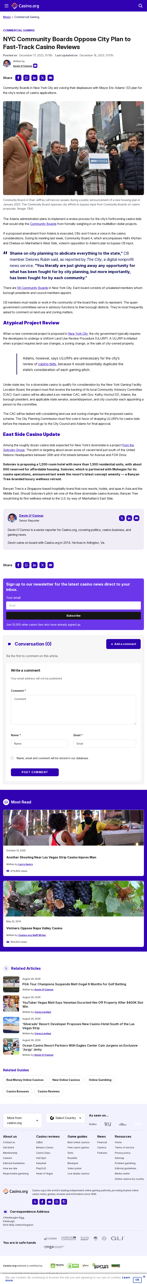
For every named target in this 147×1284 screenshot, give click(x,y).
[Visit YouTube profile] (49, 1202)
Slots (70, 1152)
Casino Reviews (49, 1091)
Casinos (101, 1147)
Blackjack (73, 1163)
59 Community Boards (32, 288)
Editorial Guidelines (14, 1163)
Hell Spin (41, 1158)
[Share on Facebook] (18, 78)
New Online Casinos (66, 1079)
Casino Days (43, 1152)
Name (16, 735)
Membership (10, 1152)
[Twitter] (122, 518)
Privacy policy (123, 1152)
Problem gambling (125, 1163)
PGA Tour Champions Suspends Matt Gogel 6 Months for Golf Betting (74, 984)
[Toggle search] (140, 5)
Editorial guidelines (125, 1168)
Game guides (77, 1136)
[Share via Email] (50, 78)
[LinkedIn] (129, 518)
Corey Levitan (42, 1012)
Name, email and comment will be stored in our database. (53, 758)
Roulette (72, 1158)
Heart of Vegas (44, 1173)
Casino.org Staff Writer (32, 935)
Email (78, 735)
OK (137, 1279)
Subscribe (73, 615)
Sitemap (119, 1158)
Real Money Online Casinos (25, 1079)
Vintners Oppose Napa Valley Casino (34, 928)
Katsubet (41, 1163)
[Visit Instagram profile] (57, 1202)
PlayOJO (41, 1168)
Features (102, 1152)
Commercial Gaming (26, 17)
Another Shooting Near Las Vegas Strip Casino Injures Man (51, 857)
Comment (18, 690)
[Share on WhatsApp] (26, 78)
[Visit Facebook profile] (42, 1202)
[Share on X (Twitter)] (42, 78)
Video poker (75, 1168)
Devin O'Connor (22, 66)
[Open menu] (6, 5)
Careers (7, 1158)
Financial (102, 1142)
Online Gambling (100, 1079)
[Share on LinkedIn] (34, 78)
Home (118, 1142)
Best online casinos (79, 1142)
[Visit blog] (64, 1202)
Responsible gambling (16, 1173)
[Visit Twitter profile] (35, 1202)
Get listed (8, 1147)
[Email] (136, 518)
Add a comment (123, 644)
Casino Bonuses (17, 1091)
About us (10, 1136)
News (7, 17)
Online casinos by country (129, 1178)
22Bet (39, 1142)
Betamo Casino (44, 1147)
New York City (78, 334)
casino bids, (47, 364)
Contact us (9, 1142)
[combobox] (22, 1120)
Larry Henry (25, 864)
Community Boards (43, 224)
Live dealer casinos (79, 1173)
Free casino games (78, 1147)
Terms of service (124, 1147)
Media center (122, 1173)
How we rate (10, 1168)
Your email (13, 598)
